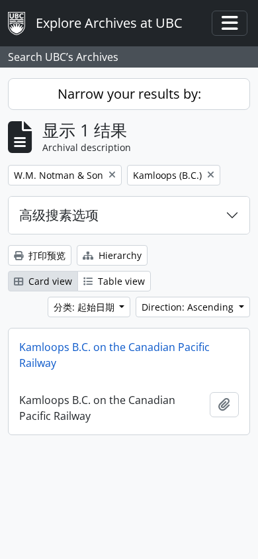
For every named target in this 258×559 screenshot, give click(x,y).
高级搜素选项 (59, 215)
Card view (49, 281)
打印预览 (45, 255)
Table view (120, 281)
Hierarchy (119, 255)
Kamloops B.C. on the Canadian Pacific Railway (114, 355)
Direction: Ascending (189, 307)
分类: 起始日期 (85, 307)
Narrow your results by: (129, 94)
